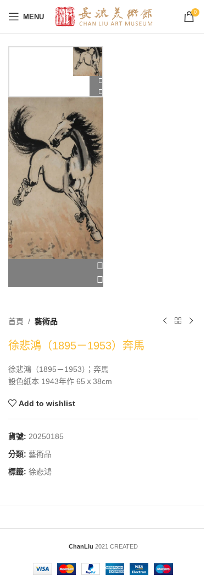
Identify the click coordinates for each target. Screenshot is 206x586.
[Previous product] (164, 321)
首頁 (16, 321)
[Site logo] (104, 16)
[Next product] (191, 321)
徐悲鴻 (40, 471)
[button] (55, 266)
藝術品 (46, 321)
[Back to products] (178, 321)
